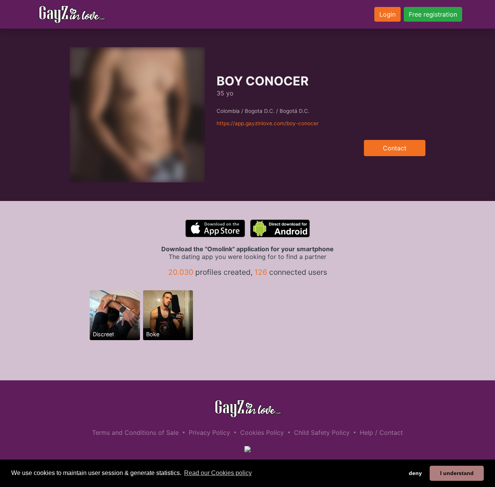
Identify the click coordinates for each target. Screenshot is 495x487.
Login (387, 14)
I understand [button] (457, 473)
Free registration (433, 14)
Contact (394, 148)
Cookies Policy (262, 432)
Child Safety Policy (322, 432)
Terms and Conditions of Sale (135, 432)
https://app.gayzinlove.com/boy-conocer (268, 123)
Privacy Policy (209, 432)
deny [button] (415, 473)
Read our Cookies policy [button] (218, 473)
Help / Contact (381, 432)
